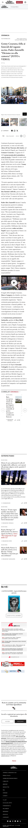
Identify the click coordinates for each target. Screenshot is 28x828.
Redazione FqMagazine (8, 559)
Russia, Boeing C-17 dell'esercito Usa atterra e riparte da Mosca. (9, 531)
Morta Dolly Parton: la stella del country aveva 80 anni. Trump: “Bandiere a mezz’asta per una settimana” (9, 552)
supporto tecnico (5, 755)
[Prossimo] (25, 410)
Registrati (20, 721)
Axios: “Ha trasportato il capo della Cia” (9, 535)
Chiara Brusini (5, 503)
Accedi (7, 721)
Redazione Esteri (6, 541)
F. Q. (3, 63)
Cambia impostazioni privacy (10, 778)
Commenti (6, 130)
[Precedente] (3, 410)
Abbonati (19, 2)
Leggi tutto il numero (14, 615)
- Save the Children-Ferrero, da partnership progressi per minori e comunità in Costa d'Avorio (12, 649)
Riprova (14, 760)
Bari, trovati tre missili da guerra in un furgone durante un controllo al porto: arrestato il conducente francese (10, 407)
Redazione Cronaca (9, 420)
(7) (26, 541)
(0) (19, 420)
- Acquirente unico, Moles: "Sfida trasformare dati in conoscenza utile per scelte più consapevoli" (13, 646)
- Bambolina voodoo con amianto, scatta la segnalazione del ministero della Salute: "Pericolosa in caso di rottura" (13, 630)
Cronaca (5, 35)
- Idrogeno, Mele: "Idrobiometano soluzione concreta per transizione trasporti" (12, 634)
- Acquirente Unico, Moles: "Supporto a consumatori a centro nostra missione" (11, 638)
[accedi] (25, 2)
